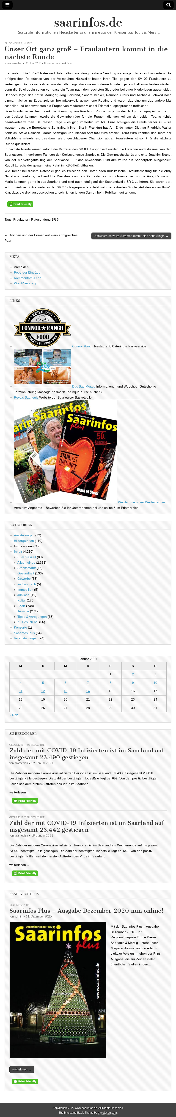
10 (155, 683)
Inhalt (27, 43)
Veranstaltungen (26, 638)
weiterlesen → (21, 1069)
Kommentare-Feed (27, 278)
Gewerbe (24, 578)
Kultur (21, 600)
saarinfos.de (88, 23)
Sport (21, 606)
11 (20, 691)
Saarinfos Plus (24, 633)
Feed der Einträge (27, 272)
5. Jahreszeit (26, 557)
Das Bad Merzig (83, 386)
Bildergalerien (24, 541)
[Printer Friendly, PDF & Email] (20, 206)
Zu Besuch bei (27, 622)
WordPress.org (25, 283)
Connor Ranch (82, 346)
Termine (23, 611)
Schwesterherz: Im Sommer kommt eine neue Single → (131, 236)
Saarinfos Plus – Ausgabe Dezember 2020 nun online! (86, 910)
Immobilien (25, 589)
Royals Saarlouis (26, 397)
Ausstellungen (24, 535)
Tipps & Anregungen (32, 616)
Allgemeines (13, 43)
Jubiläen (23, 595)
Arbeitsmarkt (26, 568)
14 (88, 691)
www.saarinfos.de (86, 1108)
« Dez (13, 715)
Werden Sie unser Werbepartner (141, 502)
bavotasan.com (107, 1112)
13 (65, 691)
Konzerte (20, 627)
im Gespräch (26, 584)
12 (43, 691)
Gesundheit (25, 573)
